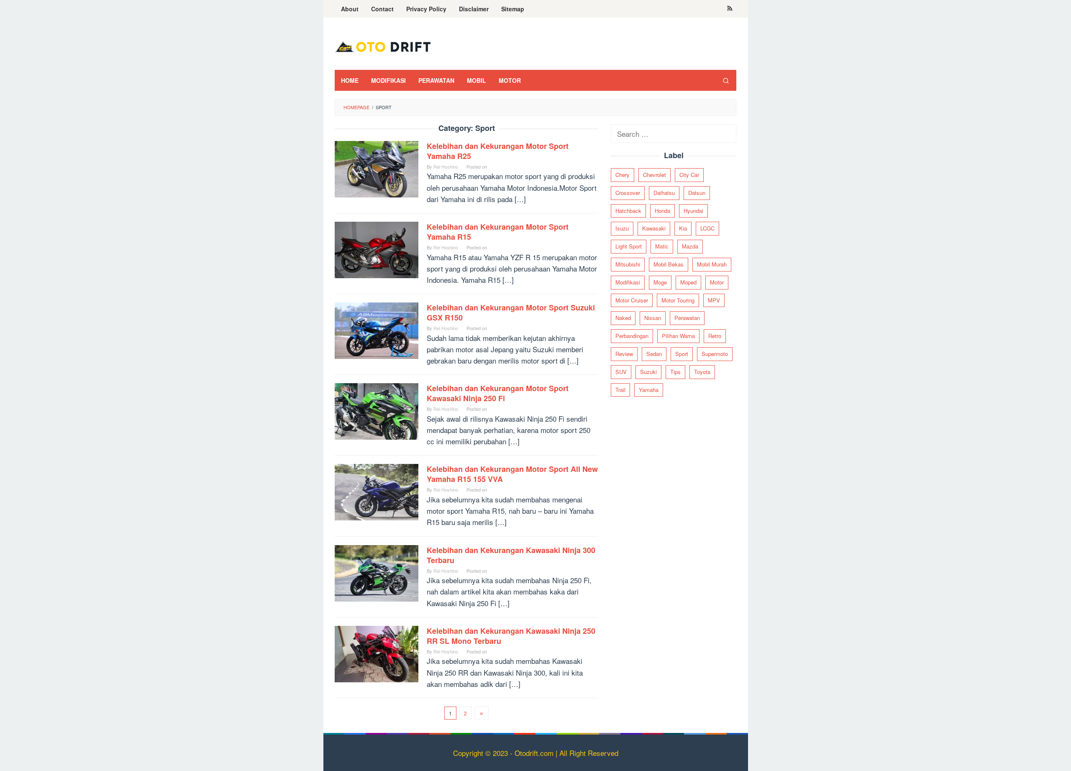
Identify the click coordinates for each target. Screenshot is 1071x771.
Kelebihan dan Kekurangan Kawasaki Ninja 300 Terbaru (511, 555)
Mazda (690, 246)
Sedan (654, 354)
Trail (620, 390)
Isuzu (622, 228)
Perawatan (687, 318)
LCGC (707, 228)
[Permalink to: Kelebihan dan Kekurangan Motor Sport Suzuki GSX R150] (376, 329)
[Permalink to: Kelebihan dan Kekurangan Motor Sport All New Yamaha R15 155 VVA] (376, 491)
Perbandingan (631, 336)
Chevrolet (654, 175)
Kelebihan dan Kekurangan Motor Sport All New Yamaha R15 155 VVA (512, 474)
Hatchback (628, 211)
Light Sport (628, 246)
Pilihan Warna (678, 336)
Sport (681, 354)
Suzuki (648, 372)
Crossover (627, 193)
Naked (623, 318)
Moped (688, 282)
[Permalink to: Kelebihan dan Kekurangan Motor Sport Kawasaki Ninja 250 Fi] (376, 410)
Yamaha (648, 390)
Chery (622, 175)
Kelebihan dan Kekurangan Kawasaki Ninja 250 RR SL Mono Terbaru (511, 635)
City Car (689, 175)
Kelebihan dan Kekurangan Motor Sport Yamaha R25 (498, 151)
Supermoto (715, 354)
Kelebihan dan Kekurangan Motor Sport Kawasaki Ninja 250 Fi (498, 393)
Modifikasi (627, 282)
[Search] (725, 80)
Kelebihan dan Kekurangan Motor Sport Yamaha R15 (498, 231)
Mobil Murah (712, 264)
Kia (683, 228)
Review (624, 354)
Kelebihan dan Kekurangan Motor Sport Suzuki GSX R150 (511, 312)
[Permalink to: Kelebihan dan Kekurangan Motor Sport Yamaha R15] (376, 248)
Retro (714, 336)
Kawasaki (654, 228)
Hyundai (693, 211)
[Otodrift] (383, 46)
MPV (714, 300)
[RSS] (729, 9)
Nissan (652, 318)
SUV (621, 372)
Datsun (696, 193)
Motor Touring (677, 300)
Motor (717, 282)
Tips (675, 372)
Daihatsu (664, 193)
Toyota (702, 372)
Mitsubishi (627, 264)
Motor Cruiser (631, 300)
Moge (660, 282)
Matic (662, 246)
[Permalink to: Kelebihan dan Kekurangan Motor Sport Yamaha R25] (376, 168)
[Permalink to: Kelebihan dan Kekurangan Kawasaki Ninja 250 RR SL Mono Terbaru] (376, 653)
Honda (662, 211)
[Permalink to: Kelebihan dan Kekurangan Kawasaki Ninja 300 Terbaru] (376, 572)
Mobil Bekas (668, 264)
